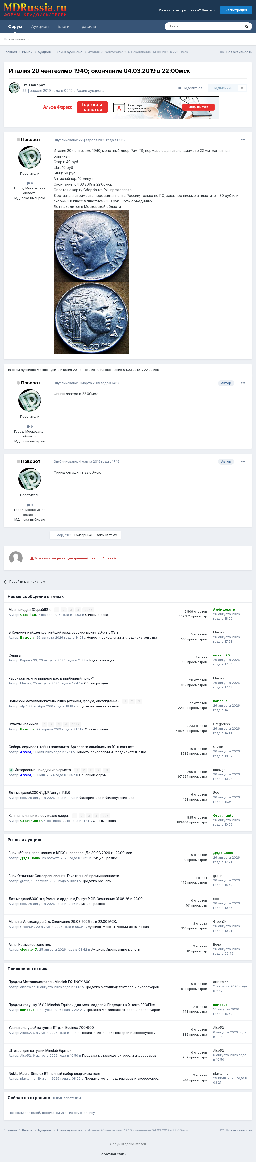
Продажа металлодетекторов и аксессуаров (122, 987)
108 (75, 724)
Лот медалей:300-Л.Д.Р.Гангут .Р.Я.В (39, 793)
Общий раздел (96, 683)
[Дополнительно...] (243, 140)
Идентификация (102, 660)
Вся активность (17, 39)
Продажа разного (96, 881)
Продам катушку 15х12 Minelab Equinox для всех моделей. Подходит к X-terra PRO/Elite (82, 1005)
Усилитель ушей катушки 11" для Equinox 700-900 (51, 1028)
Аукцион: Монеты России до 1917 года (118, 927)
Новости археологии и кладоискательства (122, 638)
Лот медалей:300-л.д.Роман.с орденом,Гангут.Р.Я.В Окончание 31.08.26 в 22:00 (76, 899)
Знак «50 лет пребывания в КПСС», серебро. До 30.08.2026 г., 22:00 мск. (71, 853)
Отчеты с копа (96, 615)
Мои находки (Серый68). (30, 610)
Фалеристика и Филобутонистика (107, 798)
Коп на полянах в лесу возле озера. (39, 816)
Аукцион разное (105, 858)
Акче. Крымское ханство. (30, 945)
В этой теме (225, 26)
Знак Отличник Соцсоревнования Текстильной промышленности (64, 876)
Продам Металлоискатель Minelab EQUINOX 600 (49, 982)
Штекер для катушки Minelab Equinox (40, 1051)
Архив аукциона (90, 90)
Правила (87, 26)
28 (104, 816)
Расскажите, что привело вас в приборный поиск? (51, 678)
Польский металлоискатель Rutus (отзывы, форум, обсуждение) (64, 701)
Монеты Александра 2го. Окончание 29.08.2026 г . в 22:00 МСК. (63, 922)
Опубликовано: (90, 140)
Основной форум (93, 775)
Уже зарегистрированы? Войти (186, 10)
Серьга (15, 656)
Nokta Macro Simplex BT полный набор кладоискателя (54, 1074)
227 (87, 610)
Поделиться (191, 88)
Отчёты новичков (24, 724)
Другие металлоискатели (98, 706)
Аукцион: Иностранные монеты (115, 950)
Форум (15, 26)
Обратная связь (113, 1154)
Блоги (64, 26)
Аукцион (40, 26)
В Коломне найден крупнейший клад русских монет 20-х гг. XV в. (64, 632)
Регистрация (236, 10)
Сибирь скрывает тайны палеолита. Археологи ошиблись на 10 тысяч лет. (72, 747)
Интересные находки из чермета (43, 770)
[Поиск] (246, 26)
